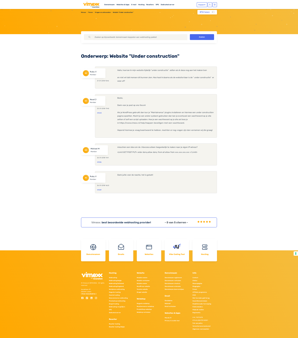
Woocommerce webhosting (118, 298)
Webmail (168, 303)
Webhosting (113, 277)
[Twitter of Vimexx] (88, 298)
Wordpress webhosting (117, 289)
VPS (157, 4)
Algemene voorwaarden (201, 329)
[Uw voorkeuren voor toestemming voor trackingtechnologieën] (296, 253)
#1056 (99, 162)
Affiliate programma (200, 292)
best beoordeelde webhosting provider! (126, 222)
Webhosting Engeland (116, 286)
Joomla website (142, 289)
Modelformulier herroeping (202, 304)
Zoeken (202, 37)
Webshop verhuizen (143, 312)
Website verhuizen (143, 280)
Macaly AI (168, 318)
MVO (194, 295)
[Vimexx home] (90, 4)
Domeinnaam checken (172, 283)
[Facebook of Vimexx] (83, 298)
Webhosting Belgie (115, 280)
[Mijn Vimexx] (210, 4)
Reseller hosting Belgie (117, 327)
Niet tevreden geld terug (201, 298)
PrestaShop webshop (144, 309)
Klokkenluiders (198, 307)
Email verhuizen (170, 306)
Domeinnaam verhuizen (173, 280)
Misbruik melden (198, 309)
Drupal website (142, 292)
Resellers (150, 4)
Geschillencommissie (200, 301)
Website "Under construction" (123, 12)
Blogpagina (196, 286)
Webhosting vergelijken (117, 307)
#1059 (99, 190)
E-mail (133, 4)
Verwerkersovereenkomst (201, 326)
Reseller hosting (114, 324)
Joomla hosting (114, 295)
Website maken (142, 277)
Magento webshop (143, 303)
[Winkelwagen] (215, 4)
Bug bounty (196, 312)
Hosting (141, 4)
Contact (195, 277)
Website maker (142, 283)
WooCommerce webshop (145, 306)
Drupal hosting (114, 304)
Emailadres (168, 300)
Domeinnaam (109, 4)
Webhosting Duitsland (116, 283)
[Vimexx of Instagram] (97, 298)
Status (195, 280)
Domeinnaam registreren (173, 277)
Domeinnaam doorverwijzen (174, 289)
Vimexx (83, 12)
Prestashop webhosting (117, 301)
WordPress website (143, 286)
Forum (90, 12)
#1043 (99, 113)
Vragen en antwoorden (103, 12)
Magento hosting (115, 292)
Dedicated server (167, 4)
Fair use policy (198, 323)
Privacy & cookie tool (172, 320)
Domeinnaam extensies (173, 286)
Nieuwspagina (197, 283)
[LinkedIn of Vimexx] (92, 298)
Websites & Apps (123, 4)
